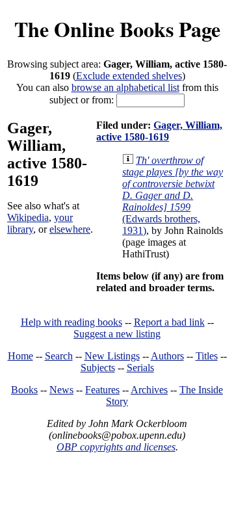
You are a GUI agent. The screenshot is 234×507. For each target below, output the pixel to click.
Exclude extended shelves (129, 75)
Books (24, 389)
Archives (149, 389)
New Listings (112, 355)
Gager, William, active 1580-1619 (159, 131)
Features (102, 389)
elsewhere (69, 229)
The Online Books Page (117, 29)
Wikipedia (28, 217)
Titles (207, 355)
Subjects (98, 367)
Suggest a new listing (117, 333)
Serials (140, 367)
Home (20, 355)
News (61, 389)
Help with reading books (71, 322)
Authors (167, 355)
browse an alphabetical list (125, 87)
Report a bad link (169, 322)
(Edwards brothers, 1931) (172, 195)
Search (59, 355)
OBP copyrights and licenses (116, 446)
